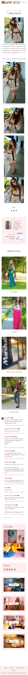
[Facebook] (5, 569)
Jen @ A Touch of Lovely (11, 495)
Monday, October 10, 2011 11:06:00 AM (15, 475)
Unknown (7, 478)
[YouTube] (15, 569)
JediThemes (24, 673)
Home (5, 668)
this (20, 52)
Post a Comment (7, 518)
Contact (11, 668)
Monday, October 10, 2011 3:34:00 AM (14, 433)
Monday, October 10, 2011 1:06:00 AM (14, 425)
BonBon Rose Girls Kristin (11, 429)
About (14, 670)
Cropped (14, 332)
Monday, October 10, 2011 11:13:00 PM (14, 492)
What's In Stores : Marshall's (14, 372)
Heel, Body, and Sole (10, 505)
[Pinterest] (10, 569)
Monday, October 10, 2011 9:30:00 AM (14, 459)
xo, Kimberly (8, 418)
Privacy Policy (20, 668)
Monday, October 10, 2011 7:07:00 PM (14, 484)
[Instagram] (7, 569)
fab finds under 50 (9, 10)
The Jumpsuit (14, 292)
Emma (6, 487)
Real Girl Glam (8, 451)
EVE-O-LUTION (9, 462)
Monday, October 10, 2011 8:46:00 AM (14, 447)
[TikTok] (12, 569)
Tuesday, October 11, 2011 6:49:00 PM (14, 514)
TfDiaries (17, 673)
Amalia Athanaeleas (9, 436)
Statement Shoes (14, 412)
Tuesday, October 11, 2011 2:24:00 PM (14, 501)
